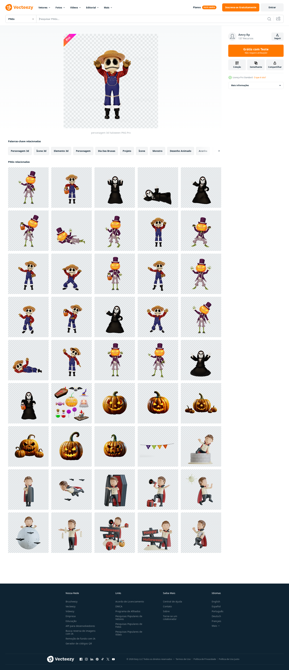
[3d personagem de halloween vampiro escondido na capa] (28, 489)
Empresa (71, 616)
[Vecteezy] (19, 7)
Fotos (59, 7)
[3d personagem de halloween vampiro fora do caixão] (114, 489)
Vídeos (74, 7)
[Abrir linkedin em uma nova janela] (91, 659)
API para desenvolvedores (80, 626)
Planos (197, 7)
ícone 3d (41, 151)
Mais (106, 7)
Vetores (42, 7)
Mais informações (240, 85)
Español (216, 606)
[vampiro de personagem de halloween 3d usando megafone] (158, 489)
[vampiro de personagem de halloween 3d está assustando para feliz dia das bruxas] (158, 532)
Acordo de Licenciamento (129, 601)
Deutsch (216, 616)
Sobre (166, 611)
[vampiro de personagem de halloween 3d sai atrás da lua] (28, 532)
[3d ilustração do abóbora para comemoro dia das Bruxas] (114, 403)
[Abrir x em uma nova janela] (108, 659)
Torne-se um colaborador (170, 618)
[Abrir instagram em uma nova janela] (86, 659)
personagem (83, 151)
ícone (142, 151)
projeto (127, 151)
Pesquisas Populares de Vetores (128, 618)
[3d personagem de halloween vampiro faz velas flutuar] (71, 532)
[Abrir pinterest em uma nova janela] (97, 659)
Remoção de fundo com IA (80, 638)
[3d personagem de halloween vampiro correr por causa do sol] (201, 489)
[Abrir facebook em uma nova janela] (81, 659)
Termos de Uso (183, 659)
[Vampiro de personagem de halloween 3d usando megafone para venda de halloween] (114, 532)
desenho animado (180, 151)
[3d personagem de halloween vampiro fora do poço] (201, 446)
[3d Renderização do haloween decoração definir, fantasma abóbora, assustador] (71, 403)
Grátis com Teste (256, 50)
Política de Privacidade (205, 659)
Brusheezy (71, 601)
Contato (167, 606)
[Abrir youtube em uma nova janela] (113, 659)
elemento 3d (61, 151)
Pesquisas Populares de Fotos (128, 625)
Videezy (70, 611)
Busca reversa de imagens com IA (80, 632)
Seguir (277, 38)
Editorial (91, 7)
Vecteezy (70, 606)
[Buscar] (269, 19)
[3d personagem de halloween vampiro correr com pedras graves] (201, 532)
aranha (203, 151)
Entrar (272, 7)
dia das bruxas (106, 151)
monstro (157, 151)
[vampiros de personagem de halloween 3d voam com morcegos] (71, 489)
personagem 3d (20, 151)
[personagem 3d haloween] (28, 187)
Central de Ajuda (172, 601)
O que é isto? (260, 77)
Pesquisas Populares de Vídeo (128, 633)
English (216, 601)
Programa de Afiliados (127, 611)
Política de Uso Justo (229, 659)
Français (216, 621)
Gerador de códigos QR (79, 643)
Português (217, 611)
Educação (71, 621)
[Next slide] (216, 151)
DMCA (118, 606)
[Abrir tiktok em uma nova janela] (102, 659)
